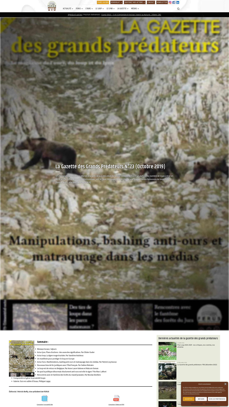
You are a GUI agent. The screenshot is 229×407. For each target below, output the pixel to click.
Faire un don (103, 2)
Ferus (78, 8)
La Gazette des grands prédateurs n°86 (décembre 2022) (197, 365)
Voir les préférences (217, 399)
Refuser (201, 399)
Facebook (174, 2)
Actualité (67, 8)
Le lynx (110, 8)
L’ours (88, 8)
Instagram (170, 2)
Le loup (99, 8)
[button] (225, 384)
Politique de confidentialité (211, 403)
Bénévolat (115, 2)
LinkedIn (178, 2)
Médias (134, 8)
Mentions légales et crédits (197, 403)
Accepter (188, 399)
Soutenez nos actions (134, 2)
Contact (151, 2)
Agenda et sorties (75, 14)
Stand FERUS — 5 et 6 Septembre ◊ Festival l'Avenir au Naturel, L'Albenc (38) (131, 14)
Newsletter (162, 2)
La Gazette (121, 8)
